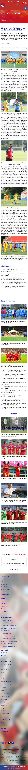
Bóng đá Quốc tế (6, 661)
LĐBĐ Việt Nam (5, 576)
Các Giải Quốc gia (5, 652)
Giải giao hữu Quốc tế (6, 658)
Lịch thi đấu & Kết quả (17, 17)
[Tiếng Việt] (23, 3)
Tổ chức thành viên (5, 592)
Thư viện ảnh (4, 734)
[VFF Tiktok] (14, 2)
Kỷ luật (2, 690)
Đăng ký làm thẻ (4, 699)
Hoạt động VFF (4, 601)
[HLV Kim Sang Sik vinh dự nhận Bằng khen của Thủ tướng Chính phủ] (14, 333)
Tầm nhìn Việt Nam (5, 608)
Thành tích (3, 20)
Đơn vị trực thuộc (5, 594)
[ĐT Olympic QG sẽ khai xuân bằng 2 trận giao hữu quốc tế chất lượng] (14, 469)
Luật (2, 725)
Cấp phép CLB (4, 614)
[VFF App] (18, 2)
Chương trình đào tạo (6, 681)
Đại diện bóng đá (4, 611)
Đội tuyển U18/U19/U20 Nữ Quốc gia (9, 641)
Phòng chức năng (5, 589)
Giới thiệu (3, 579)
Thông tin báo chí (5, 696)
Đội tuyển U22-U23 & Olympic (7, 630)
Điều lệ (2, 581)
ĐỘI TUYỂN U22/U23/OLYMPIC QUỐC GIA (17, 47)
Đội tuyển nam (4, 47)
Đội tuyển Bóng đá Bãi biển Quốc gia (9, 646)
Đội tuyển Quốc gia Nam (6, 620)
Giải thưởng (3, 687)
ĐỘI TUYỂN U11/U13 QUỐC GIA (8, 623)
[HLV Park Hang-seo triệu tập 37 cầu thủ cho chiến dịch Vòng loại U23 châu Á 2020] (14, 512)
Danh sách (9, 17)
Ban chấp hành (4, 584)
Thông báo (3, 603)
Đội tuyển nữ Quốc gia (6, 633)
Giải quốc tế (3, 655)
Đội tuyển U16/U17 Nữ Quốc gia (8, 638)
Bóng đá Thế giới (5, 669)
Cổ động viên (4, 710)
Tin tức (4, 17)
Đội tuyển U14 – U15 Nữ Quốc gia (8, 636)
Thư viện (3, 728)
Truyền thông (5, 694)
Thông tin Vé (4, 606)
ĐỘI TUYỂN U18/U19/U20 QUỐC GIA (9, 628)
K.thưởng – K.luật (6, 685)
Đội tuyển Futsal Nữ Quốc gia (7, 643)
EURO (2, 672)
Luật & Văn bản (5, 719)
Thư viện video (4, 731)
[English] (26, 3)
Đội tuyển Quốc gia (6, 617)
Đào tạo (3, 676)
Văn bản (3, 722)
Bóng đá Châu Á (4, 667)
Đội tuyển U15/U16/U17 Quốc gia (8, 625)
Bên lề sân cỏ (5, 703)
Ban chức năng (4, 586)
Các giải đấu (4, 650)
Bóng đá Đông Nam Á (6, 664)
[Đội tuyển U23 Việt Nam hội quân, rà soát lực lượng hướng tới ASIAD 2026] (14, 311)
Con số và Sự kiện (5, 713)
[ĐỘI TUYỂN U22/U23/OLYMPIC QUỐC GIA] (1, 18)
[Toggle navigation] (25, 8)
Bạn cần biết (4, 705)
